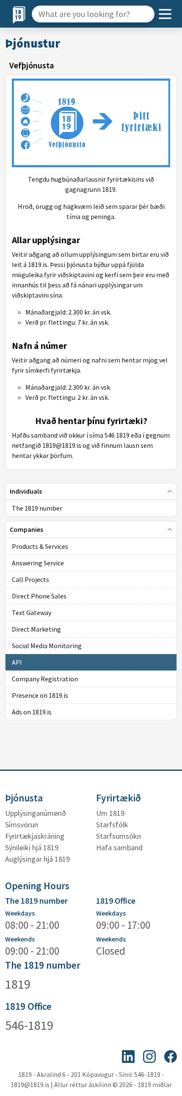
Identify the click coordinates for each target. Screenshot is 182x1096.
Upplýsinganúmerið (35, 813)
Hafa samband (119, 847)
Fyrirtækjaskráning (34, 836)
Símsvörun (21, 824)
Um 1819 (110, 813)
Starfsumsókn (118, 836)
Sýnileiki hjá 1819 (31, 847)
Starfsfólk (112, 824)
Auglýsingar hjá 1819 (37, 859)
